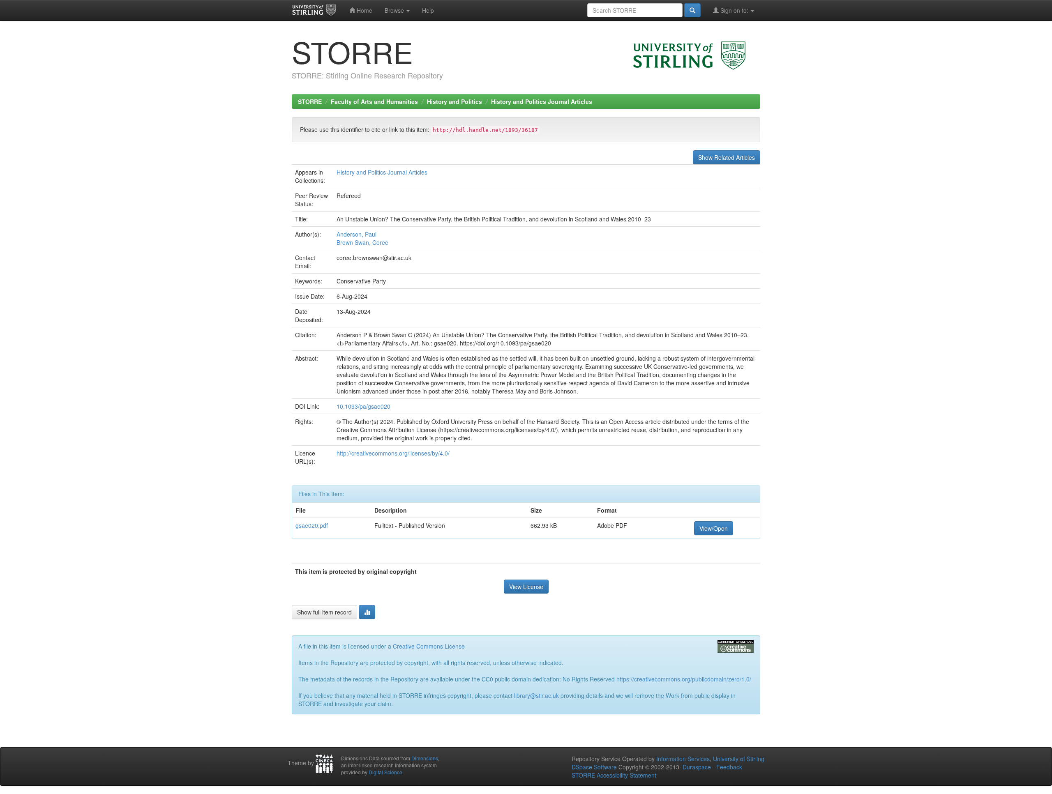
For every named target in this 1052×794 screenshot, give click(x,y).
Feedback (729, 767)
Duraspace (697, 767)
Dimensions (424, 758)
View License (526, 586)
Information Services (683, 759)
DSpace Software (594, 767)
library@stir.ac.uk (536, 695)
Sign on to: (734, 10)
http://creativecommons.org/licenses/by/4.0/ (393, 453)
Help (428, 10)
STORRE (310, 101)
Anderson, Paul (356, 234)
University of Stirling (738, 759)
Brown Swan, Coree (362, 242)
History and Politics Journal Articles (541, 101)
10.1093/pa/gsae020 (363, 406)
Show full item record (324, 612)
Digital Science (385, 772)
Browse (395, 10)
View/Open (713, 528)
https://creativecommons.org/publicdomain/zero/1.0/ (683, 679)
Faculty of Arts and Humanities (374, 101)
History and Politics (454, 101)
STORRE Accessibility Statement (614, 775)
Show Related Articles (726, 157)
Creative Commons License (429, 646)
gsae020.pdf (311, 525)
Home (363, 10)
